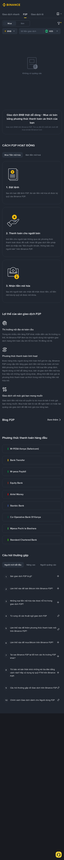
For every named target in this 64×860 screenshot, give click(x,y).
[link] (32, 449)
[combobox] (9, 31)
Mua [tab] (10, 23)
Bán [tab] (22, 23)
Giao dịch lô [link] (37, 14)
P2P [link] (25, 14)
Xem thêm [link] (52, 419)
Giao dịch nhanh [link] (10, 14)
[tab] (10, 14)
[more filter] (59, 23)
